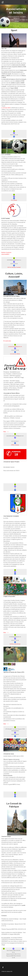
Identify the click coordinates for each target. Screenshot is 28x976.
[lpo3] (14, 664)
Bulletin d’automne (6, 252)
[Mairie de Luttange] (2, 3)
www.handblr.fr (5, 254)
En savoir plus (7, 341)
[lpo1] (5, 664)
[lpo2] (10, 664)
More (4, 431)
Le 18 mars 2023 (5, 107)
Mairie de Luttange (6, 971)
